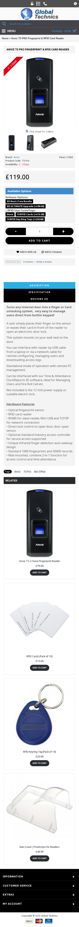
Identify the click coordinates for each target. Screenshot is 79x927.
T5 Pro (27, 471)
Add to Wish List (28, 252)
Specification (39, 292)
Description (39, 285)
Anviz (17, 157)
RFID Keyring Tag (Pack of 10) (39, 751)
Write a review (44, 261)
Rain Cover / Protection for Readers (40, 847)
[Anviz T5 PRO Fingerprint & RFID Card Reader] (39, 92)
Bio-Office (39, 471)
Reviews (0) (39, 299)
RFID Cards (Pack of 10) (39, 656)
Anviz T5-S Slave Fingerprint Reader (39, 561)
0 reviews (28, 261)
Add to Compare (53, 252)
